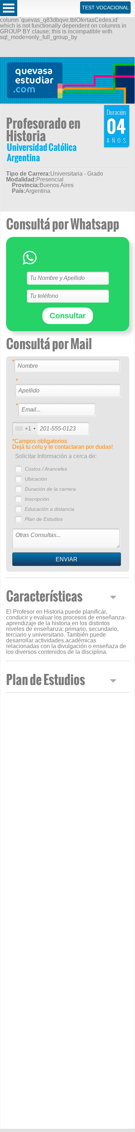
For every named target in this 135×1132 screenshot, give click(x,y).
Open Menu (8, 8)
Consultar (68, 315)
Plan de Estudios (44, 519)
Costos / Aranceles (46, 469)
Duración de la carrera (50, 489)
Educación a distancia (49, 509)
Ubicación (36, 479)
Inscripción (37, 499)
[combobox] (25, 428)
